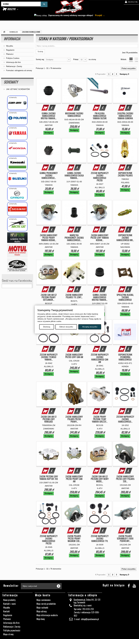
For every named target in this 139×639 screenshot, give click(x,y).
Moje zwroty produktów (46, 603)
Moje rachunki (42, 607)
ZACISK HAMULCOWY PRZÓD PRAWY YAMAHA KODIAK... (48, 237)
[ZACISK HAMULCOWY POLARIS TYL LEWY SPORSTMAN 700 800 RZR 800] (74, 272)
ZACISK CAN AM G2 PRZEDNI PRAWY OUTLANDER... (49, 297)
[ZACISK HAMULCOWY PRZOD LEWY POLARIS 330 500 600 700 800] (125, 454)
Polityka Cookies (12, 58)
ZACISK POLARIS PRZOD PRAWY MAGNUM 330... (74, 538)
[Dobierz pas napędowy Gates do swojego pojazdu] (17, 265)
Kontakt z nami (9, 603)
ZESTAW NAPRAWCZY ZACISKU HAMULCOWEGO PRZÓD (100, 177)
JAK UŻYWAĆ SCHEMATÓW (18, 89)
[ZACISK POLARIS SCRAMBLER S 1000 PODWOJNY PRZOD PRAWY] (125, 513)
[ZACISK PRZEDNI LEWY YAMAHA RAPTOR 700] (49, 454)
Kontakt (6, 611)
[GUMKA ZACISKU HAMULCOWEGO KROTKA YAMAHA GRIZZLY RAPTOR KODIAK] (49, 91)
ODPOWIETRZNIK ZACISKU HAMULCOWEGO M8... (125, 237)
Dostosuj (46, 327)
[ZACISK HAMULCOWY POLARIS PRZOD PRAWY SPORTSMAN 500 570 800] (74, 394)
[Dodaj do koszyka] (45, 108)
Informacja (12, 38)
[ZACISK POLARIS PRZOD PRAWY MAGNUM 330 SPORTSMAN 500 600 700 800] (74, 513)
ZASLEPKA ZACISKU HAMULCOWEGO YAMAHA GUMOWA (125, 116)
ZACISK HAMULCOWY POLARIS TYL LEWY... (74, 296)
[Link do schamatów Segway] (17, 209)
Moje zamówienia (43, 600)
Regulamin (10, 50)
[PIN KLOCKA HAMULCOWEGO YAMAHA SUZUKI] (100, 91)
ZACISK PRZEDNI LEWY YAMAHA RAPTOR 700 (48, 477)
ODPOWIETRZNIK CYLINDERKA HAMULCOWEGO (125, 357)
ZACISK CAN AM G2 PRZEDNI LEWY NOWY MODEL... (100, 479)
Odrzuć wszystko (66, 327)
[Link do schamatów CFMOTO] (17, 194)
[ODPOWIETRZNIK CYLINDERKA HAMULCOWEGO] (125, 332)
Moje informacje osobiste (47, 615)
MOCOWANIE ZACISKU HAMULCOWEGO (74, 114)
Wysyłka (9, 46)
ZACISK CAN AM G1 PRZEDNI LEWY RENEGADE (48, 419)
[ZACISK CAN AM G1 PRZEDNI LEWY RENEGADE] (49, 394)
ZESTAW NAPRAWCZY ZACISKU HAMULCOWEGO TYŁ (100, 538)
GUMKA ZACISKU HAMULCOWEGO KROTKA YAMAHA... (48, 116)
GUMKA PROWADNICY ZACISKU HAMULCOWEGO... (49, 175)
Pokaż (75, 59)
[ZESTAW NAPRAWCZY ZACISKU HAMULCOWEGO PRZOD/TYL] (125, 394)
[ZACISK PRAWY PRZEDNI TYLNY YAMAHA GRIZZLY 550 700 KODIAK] (100, 394)
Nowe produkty (9, 600)
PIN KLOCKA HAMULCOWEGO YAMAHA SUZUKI (100, 116)
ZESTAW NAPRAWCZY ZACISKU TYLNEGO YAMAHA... (49, 357)
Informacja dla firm (13, 62)
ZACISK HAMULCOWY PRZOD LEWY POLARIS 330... (125, 479)
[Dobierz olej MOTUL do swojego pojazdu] (17, 250)
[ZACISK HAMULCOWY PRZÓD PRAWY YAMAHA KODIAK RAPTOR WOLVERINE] (49, 212)
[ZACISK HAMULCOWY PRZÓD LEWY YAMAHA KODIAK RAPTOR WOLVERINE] (100, 212)
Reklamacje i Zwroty (14, 66)
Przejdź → (99, 15)
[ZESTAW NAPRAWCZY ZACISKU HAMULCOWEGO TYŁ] (100, 513)
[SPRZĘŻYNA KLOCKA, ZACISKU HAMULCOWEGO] (125, 272)
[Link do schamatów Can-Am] (17, 103)
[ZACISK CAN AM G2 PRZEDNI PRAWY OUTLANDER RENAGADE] (49, 272)
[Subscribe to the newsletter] (58, 586)
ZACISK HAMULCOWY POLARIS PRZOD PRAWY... (74, 419)
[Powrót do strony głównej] (4, 32)
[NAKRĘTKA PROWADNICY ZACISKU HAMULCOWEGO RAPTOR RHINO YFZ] (74, 212)
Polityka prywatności (11, 630)
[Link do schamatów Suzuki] (17, 179)
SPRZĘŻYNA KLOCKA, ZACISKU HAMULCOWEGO (125, 297)
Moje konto (42, 595)
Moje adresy (42, 611)
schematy (11, 82)
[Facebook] (129, 585)
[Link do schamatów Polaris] (17, 118)
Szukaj (40, 52)
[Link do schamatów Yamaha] (17, 133)
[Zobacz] (52, 108)
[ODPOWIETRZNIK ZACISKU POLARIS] (125, 150)
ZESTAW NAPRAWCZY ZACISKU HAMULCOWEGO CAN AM (100, 358)
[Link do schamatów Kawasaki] (17, 163)
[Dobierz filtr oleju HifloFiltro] (17, 237)
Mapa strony (8, 634)
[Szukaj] (44, 4)
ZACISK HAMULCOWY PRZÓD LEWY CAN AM (74, 355)
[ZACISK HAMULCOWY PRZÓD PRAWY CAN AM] (74, 454)
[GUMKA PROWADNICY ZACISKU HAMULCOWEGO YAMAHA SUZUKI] (49, 150)
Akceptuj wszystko (89, 327)
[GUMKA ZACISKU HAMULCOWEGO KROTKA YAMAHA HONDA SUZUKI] (100, 272)
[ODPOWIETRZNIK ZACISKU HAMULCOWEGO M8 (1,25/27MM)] (125, 212)
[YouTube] (134, 585)
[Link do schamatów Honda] (17, 148)
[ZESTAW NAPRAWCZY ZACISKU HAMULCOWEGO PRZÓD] (100, 150)
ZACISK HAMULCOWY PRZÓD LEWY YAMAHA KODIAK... (100, 237)
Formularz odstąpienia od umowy (19, 70)
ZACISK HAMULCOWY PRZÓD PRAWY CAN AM (74, 479)
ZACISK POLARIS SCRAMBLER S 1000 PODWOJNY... (125, 538)
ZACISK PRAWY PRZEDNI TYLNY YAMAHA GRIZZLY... (99, 419)
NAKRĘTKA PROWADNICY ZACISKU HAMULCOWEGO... (74, 237)
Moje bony (41, 619)
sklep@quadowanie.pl (90, 619)
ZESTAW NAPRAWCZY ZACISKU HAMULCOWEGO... (125, 419)
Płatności (9, 54)
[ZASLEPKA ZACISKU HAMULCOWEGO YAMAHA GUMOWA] (125, 91)
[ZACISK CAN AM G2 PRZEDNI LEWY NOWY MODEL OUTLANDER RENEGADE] (100, 454)
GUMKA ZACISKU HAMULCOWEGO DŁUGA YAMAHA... (74, 175)
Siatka (131, 61)
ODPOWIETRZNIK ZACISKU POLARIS (125, 174)
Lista (136, 61)
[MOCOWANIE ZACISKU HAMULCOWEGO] (74, 91)
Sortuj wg (40, 59)
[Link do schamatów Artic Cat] (17, 224)
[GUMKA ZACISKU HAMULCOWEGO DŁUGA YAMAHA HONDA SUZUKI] (74, 150)
